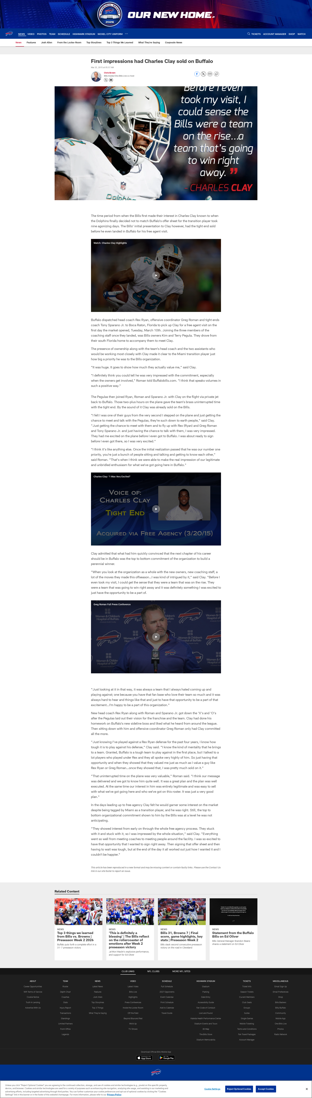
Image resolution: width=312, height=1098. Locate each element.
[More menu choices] (126, 33)
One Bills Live (280, 1023)
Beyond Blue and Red (133, 1018)
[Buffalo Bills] (156, 1072)
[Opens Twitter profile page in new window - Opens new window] (106, 80)
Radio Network (280, 1034)
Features (97, 992)
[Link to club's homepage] (9, 33)
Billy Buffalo (280, 1008)
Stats (65, 1002)
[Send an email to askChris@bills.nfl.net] (111, 80)
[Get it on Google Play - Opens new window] (166, 1059)
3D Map (205, 1029)
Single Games (247, 1018)
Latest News (97, 986)
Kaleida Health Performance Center (206, 1018)
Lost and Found (206, 1013)
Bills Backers (280, 1002)
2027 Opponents (167, 992)
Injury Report (65, 1008)
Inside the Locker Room (133, 1008)
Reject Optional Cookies (239, 1089)
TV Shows (133, 1029)
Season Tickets (247, 992)
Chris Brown (109, 73)
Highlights (133, 997)
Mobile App (281, 1018)
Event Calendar (167, 997)
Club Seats (247, 1002)
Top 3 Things (97, 1008)
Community (280, 1013)
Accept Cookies (266, 1089)
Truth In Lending (33, 1002)
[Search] (248, 33)
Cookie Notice (33, 997)
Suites (247, 1013)
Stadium (205, 986)
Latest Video (133, 986)
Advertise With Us (33, 1008)
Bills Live (133, 992)
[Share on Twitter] (203, 75)
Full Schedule (167, 986)
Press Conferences (133, 1002)
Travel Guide (167, 1013)
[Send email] (210, 75)
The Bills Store (205, 1034)
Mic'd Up (133, 1023)
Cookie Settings (212, 1089)
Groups (247, 1008)
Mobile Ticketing (247, 1023)
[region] (156, 1089)
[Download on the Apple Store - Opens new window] (144, 1058)
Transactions (65, 1013)
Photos (280, 1029)
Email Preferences (280, 992)
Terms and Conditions (247, 1029)
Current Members (246, 997)
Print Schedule (167, 1002)
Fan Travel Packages (247, 1034)
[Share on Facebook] (197, 75)
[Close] (306, 1088)
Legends (65, 1034)
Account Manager (246, 1039)
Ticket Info (246, 986)
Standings (65, 1018)
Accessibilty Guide (206, 1002)
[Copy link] (216, 74)
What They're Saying (98, 1013)
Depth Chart (65, 992)
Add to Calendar (167, 1008)
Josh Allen (97, 997)
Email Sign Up (280, 986)
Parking (205, 992)
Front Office (65, 1029)
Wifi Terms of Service (33, 992)
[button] (156, 275)
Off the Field (133, 1013)
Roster (65, 986)
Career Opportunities (33, 986)
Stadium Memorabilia (205, 1039)
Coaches (65, 997)
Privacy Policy (114, 1094)
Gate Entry (205, 997)
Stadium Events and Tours (205, 1023)
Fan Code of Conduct (205, 1008)
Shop (280, 997)
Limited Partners (65, 1023)
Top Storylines (97, 1002)
